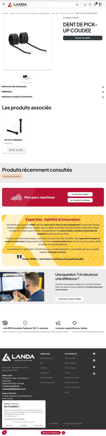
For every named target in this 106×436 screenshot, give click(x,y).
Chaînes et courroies (72, 378)
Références (7, 92)
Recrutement (53, 423)
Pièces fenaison (70, 368)
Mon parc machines (51, 433)
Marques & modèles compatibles (17, 97)
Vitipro (67, 392)
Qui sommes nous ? (46, 358)
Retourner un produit (47, 382)
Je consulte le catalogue (80, 200)
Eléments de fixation (71, 382)
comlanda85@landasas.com (14, 389)
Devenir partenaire (46, 378)
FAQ (41, 363)
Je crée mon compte (80, 194)
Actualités (43, 368)
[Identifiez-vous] (85, 4)
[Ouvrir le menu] (3, 4)
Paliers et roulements (72, 387)
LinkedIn (94, 374)
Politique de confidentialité (72, 423)
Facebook (94, 354)
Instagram (94, 367)
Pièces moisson (70, 358)
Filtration (67, 373)
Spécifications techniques (14, 86)
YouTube (94, 360)
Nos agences (44, 373)
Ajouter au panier (82, 38)
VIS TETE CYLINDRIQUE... (13, 140)
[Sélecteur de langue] (100, 5)
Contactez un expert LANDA (69, 299)
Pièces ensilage (70, 363)
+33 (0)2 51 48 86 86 (10, 386)
